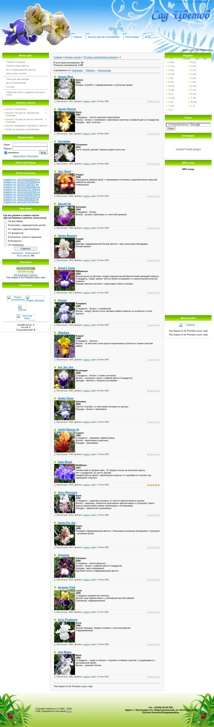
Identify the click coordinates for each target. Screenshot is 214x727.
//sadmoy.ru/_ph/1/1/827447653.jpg (21, 202)
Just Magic (65, 652)
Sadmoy (86, 101)
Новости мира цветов (17, 65)
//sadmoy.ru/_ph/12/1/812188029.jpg (21, 179)
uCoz (69, 711)
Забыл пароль (19, 156)
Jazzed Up (64, 203)
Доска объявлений (16, 83)
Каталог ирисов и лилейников (103, 37)
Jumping (63, 555)
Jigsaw (62, 300)
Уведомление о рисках (26, 275)
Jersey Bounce (67, 235)
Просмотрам (104, 70)
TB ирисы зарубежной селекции (100, 57)
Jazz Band (64, 171)
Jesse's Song (66, 268)
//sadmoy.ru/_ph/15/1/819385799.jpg (21, 194)
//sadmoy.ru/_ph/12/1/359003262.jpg (21, 187)
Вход (147, 37)
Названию (77, 70)
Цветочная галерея (16, 73)
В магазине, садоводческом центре (27, 225)
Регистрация (132, 37)
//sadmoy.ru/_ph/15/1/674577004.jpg (21, 189)
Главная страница (15, 62)
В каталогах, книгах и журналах (25, 237)
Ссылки (10, 87)
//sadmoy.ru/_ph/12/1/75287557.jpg (21, 184)
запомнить (13, 152)
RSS (210, 50)
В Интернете (15, 240)
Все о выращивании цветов (20, 69)
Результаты (18, 253)
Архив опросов (31, 253)
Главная (77, 37)
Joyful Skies (66, 398)
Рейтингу (90, 70)
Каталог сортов (73, 57)
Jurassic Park (66, 587)
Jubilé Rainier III (68, 429)
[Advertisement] (188, 247)
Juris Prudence (67, 619)
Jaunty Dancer (67, 109)
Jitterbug (63, 332)
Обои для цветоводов (17, 79)
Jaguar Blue (65, 76)
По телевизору (16, 244)
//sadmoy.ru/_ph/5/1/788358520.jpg (21, 199)
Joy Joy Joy (65, 367)
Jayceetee (64, 141)
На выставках (15, 221)
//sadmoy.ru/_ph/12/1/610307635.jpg (21, 192)
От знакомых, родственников (23, 229)
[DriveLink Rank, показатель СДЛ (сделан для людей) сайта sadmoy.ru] (26, 320)
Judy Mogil (65, 462)
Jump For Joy (67, 522)
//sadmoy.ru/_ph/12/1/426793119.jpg (21, 197)
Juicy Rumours (67, 492)
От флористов (15, 233)
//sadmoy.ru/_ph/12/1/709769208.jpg (21, 182)
